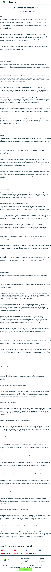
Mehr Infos (38, 567)
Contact (42, 559)
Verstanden (26, 569)
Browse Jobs (41, 563)
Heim (17, 11)
